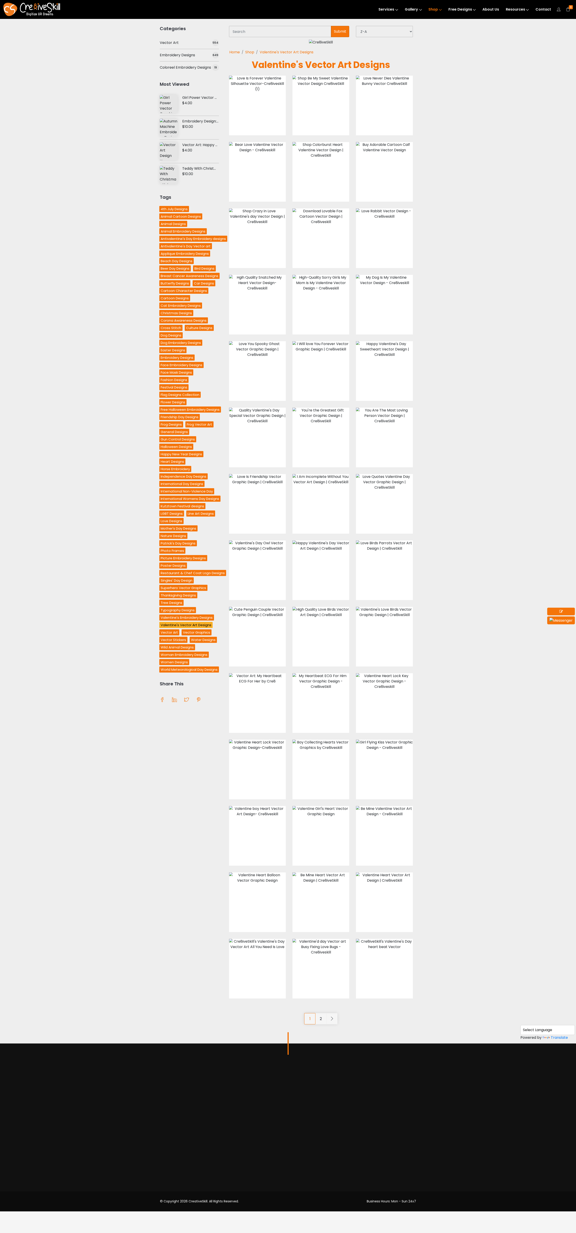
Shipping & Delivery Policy (325, 1153)
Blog (312, 1172)
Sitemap (315, 1189)
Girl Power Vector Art (201, 97)
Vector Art (169, 42)
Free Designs (460, 9)
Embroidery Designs (177, 55)
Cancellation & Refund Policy (327, 1139)
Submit (340, 31)
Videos (166, 1122)
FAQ (311, 1164)
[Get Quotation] (561, 611)
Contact (543, 9)
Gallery (411, 9)
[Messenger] (561, 620)
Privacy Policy (320, 1128)
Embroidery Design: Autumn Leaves (213, 121)
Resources (515, 9)
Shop (433, 9)
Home (234, 52)
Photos (166, 1114)
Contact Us (318, 1181)
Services (386, 9)
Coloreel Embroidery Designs (185, 67)
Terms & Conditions (325, 1119)
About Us (490, 9)
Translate (559, 1037)
